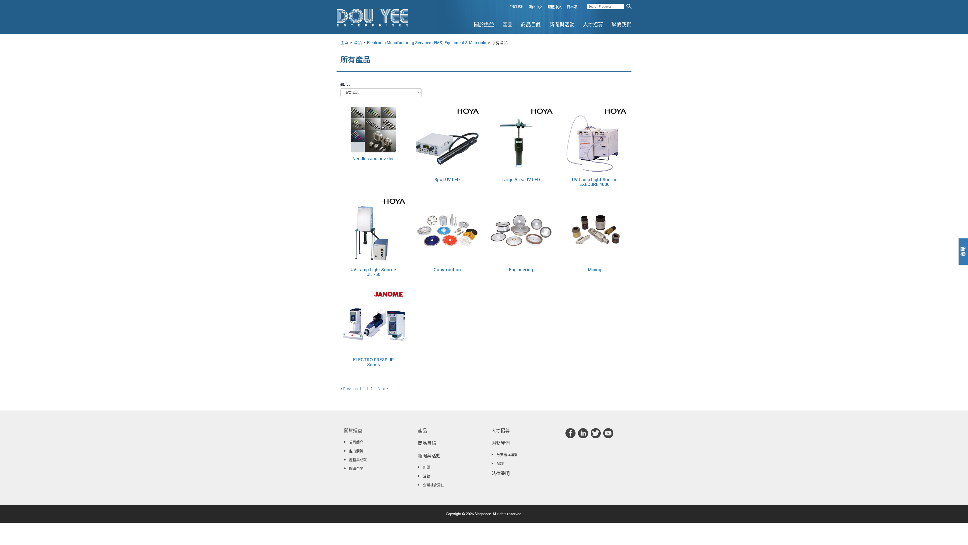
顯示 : (345, 84)
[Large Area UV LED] (521, 140)
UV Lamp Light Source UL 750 (373, 272)
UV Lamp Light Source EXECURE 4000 (594, 182)
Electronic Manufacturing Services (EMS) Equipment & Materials (426, 42)
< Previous (349, 389)
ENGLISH (516, 7)
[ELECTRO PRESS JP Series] (373, 320)
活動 (426, 476)
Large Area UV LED (521, 179)
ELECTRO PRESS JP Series (373, 362)
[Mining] (595, 230)
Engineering (521, 269)
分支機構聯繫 (507, 455)
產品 (507, 24)
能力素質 (356, 451)
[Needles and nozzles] (373, 129)
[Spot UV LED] (447, 140)
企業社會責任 (433, 485)
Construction (447, 269)
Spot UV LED (447, 179)
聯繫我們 (621, 24)
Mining (594, 269)
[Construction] (447, 230)
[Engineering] (521, 230)
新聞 (426, 467)
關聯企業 (356, 469)
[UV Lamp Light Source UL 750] (373, 230)
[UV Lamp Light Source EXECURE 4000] (595, 140)
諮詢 (500, 463)
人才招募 (593, 24)
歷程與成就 (358, 460)
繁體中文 (555, 7)
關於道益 (484, 24)
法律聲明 (501, 473)
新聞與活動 (561, 24)
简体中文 (535, 7)
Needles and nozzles (373, 158)
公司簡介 (356, 442)
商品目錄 (531, 24)
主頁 (344, 42)
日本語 (572, 7)
